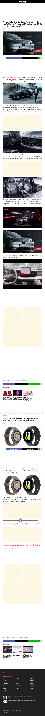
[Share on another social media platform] (41, 58)
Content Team (8, 28)
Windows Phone (33, 690)
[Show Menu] (3, 1)
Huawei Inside (24, 380)
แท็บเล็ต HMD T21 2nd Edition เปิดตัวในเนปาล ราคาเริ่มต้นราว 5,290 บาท (19, 696)
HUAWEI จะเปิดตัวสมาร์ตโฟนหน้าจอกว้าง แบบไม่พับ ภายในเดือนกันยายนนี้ (17, 398)
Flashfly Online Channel (7, 690)
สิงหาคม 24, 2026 (16, 657)
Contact (20, 710)
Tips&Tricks (32, 686)
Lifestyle (6, 19)
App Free (4, 681)
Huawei (19, 380)
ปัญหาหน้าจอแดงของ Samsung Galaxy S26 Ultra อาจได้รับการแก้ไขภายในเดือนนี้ (27, 655)
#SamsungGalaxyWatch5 (9, 545)
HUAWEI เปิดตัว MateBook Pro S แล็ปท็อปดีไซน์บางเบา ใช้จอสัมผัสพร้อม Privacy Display (27, 399)
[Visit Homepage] (22, 2)
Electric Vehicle (14, 380)
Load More (22, 405)
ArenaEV (8, 291)
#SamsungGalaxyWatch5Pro (21, 545)
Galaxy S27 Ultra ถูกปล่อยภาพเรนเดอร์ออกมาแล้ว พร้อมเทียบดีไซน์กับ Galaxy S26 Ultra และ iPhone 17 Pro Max (7, 656)
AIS (3, 678)
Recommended (32, 680)
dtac (3, 685)
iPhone (17, 680)
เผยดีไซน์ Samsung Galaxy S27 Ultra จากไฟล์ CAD (17, 655)
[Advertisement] (22, 122)
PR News (31, 678)
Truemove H (32, 688)
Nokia (17, 686)
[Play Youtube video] (22, 274)
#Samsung (31, 544)
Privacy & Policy (14, 710)
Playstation (18, 690)
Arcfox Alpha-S (8, 380)
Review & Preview (33, 681)
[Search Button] (41, 1)
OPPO (17, 688)
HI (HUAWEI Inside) (11, 79)
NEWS (25, 28)
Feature (4, 688)
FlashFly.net (7, 712)
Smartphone (6, 395)
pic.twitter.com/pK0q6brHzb (34, 545)
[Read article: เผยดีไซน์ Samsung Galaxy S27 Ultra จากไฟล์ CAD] (17, 649)
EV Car (4, 686)
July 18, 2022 (21, 548)
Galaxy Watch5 (8, 637)
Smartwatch (26, 637)
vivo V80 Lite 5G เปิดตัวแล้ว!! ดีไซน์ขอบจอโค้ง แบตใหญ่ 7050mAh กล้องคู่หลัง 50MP (21, 700)
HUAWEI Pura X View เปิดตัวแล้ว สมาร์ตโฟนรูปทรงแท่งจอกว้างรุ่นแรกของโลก (7, 399)
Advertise (7, 710)
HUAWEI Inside (23, 111)
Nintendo (18, 685)
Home (4, 19)
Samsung (24, 422)
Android (4, 680)
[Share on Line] (39, 58)
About (4, 710)
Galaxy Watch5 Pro (15, 637)
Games (17, 678)
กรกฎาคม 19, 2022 (16, 28)
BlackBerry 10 (5, 683)
